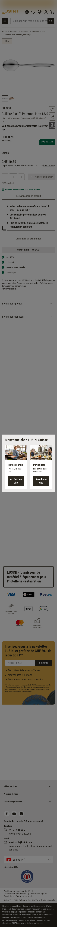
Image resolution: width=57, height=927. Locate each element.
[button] (16, 467)
